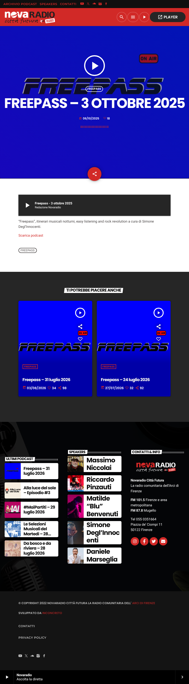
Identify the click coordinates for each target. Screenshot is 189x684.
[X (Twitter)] (88, 4)
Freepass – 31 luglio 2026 (46, 380)
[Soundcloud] (94, 4)
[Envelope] (163, 541)
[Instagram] (100, 4)
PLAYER (168, 17)
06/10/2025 (89, 119)
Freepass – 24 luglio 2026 (125, 380)
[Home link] (29, 17)
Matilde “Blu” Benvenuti (102, 506)
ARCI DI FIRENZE (143, 603)
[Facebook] (106, 4)
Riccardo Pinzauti (100, 483)
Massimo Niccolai (100, 464)
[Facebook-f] (144, 541)
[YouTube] (82, 4)
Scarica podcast (30, 235)
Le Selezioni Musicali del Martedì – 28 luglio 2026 (36, 531)
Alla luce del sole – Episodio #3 (40, 490)
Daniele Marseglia (101, 555)
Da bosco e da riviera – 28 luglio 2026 (37, 548)
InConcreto (52, 613)
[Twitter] (154, 541)
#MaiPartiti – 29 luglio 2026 (39, 509)
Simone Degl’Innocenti (102, 532)
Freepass (94, 89)
